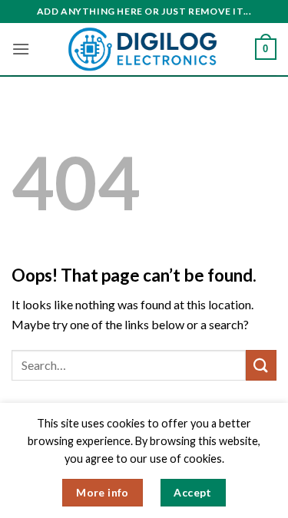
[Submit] (261, 365)
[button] (21, 49)
